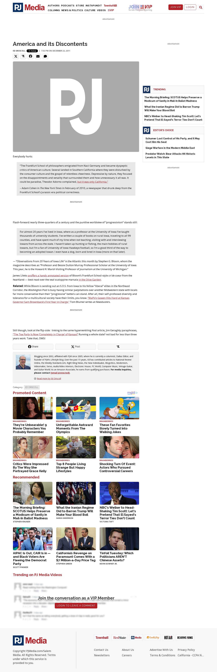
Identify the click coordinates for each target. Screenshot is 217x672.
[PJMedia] (29, 7)
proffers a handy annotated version (48, 275)
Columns (54, 10)
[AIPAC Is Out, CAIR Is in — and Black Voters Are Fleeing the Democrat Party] (32, 538)
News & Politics (72, 10)
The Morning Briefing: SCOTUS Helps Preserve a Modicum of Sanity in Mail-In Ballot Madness (31, 513)
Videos (101, 10)
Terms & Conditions (162, 655)
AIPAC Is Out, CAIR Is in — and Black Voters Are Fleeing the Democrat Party (31, 558)
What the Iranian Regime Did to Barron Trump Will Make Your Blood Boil (75, 511)
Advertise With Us (161, 650)
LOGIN (190, 7)
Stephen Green (64, 564)
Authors (54, 5)
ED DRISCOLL (31, 387)
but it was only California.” (92, 181)
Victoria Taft (107, 522)
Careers (127, 655)
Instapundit (94, 5)
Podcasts (68, 5)
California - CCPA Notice (191, 655)
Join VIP (175, 7)
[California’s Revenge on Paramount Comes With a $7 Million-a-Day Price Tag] (76, 538)
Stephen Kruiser (21, 522)
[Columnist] (24, 361)
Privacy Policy (186, 650)
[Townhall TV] (111, 5)
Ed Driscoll (19, 51)
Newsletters (102, 655)
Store (80, 5)
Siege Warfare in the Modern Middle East (170, 148)
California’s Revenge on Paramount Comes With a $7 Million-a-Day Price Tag (76, 556)
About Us (128, 650)
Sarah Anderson (64, 518)
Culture (90, 10)
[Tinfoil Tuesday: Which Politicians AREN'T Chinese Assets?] (119, 538)
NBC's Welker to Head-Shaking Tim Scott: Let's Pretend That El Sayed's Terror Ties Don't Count (118, 513)
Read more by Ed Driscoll (49, 378)
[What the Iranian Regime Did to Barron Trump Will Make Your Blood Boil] (76, 493)
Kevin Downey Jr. (108, 564)
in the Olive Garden (90, 279)
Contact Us (101, 650)
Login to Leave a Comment (76, 605)
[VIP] (111, 10)
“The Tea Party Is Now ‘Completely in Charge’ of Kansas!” (45, 334)
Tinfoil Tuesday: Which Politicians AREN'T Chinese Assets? (116, 556)
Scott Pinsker (20, 567)
